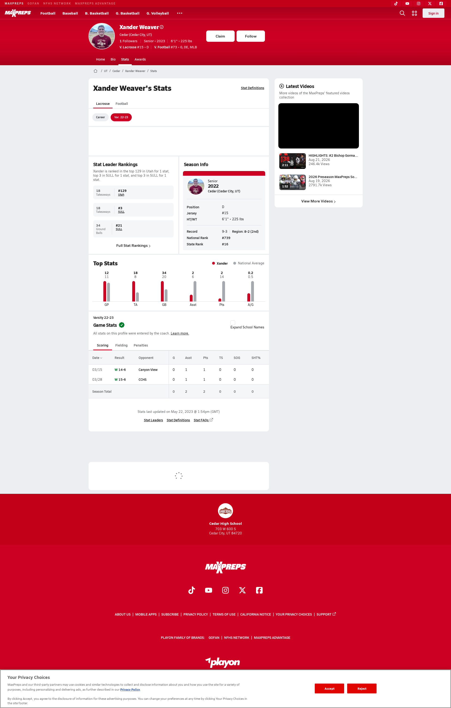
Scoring (102, 345)
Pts (205, 357)
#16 (225, 244)
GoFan (33, 3)
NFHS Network (57, 3)
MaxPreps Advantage (95, 3)
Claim (220, 36)
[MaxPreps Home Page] (95, 71)
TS (221, 357)
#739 (226, 237)
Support (324, 614)
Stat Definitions (252, 87)
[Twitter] (430, 3)
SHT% (256, 357)
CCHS (143, 379)
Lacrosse (103, 103)
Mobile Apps (146, 614)
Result (119, 357)
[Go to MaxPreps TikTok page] (191, 590)
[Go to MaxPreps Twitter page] (242, 590)
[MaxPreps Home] (18, 13)
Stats (125, 59)
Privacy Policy (195, 614)
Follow (251, 36)
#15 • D (134, 47)
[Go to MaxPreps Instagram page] (225, 590)
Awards (140, 59)
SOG (237, 357)
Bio (113, 59)
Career (100, 117)
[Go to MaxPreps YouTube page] (208, 590)
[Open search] (402, 13)
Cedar (116, 71)
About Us (123, 614)
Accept (329, 688)
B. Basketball (97, 13)
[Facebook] (441, 3)
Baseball (70, 13)
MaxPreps (14, 3)
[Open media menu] (414, 13)
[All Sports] (180, 13)
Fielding (121, 345)
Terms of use (224, 614)
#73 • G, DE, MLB (175, 47)
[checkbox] (232, 322)
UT (106, 71)
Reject (362, 688)
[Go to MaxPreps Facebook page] (259, 590)
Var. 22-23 (121, 117)
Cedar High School (225, 523)
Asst (188, 357)
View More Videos (317, 201)
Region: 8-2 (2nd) (245, 231)
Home (100, 59)
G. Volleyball (158, 13)
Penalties (141, 345)
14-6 (122, 369)
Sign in (433, 13)
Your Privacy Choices (294, 614)
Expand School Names (247, 327)
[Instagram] (418, 3)
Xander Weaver (139, 26)
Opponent (146, 357)
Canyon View (148, 369)
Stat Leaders (153, 420)
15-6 (122, 379)
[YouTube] (407, 3)
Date (96, 357)
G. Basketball (128, 13)
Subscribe (170, 614)
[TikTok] (396, 3)
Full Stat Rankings (132, 245)
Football (47, 13)
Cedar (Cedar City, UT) (136, 34)
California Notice (255, 614)
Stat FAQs (201, 420)
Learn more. (180, 333)
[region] (225, 689)
